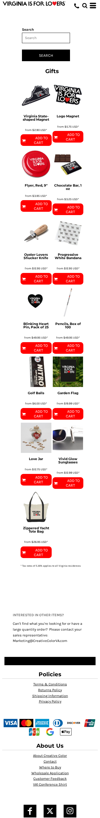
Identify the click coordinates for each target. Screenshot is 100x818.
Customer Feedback (50, 778)
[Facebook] (30, 811)
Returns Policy (50, 690)
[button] (85, 5)
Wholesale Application (50, 773)
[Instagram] (70, 811)
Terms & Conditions (50, 684)
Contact (50, 761)
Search (28, 29)
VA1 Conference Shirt (50, 784)
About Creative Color (50, 756)
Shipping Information (50, 696)
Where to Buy (50, 767)
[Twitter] (50, 811)
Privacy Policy (50, 701)
